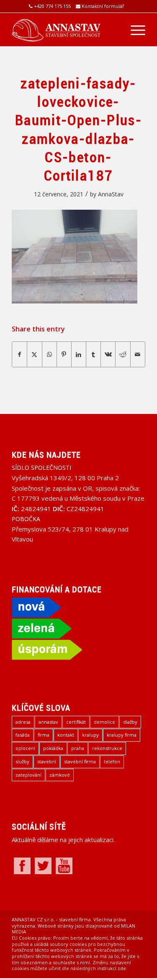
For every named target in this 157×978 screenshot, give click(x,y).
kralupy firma (121, 735)
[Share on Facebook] (19, 354)
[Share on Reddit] (123, 354)
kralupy (90, 735)
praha (77, 748)
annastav (48, 722)
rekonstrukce (107, 748)
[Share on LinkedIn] (79, 354)
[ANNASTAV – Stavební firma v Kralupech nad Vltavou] (65, 29)
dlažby (130, 722)
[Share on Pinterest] (64, 354)
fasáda (22, 735)
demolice (104, 722)
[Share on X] (34, 354)
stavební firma (80, 761)
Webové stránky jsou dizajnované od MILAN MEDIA (73, 929)
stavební (46, 761)
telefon (112, 761)
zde (122, 968)
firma (43, 735)
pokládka (53, 748)
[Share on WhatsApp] (49, 354)
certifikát (76, 722)
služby (22, 761)
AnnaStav (111, 194)
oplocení (25, 748)
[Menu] (133, 29)
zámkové (59, 775)
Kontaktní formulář (103, 6)
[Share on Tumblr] (93, 354)
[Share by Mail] (138, 354)
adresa (23, 722)
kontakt (65, 735)
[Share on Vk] (108, 354)
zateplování (28, 775)
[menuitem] (133, 29)
